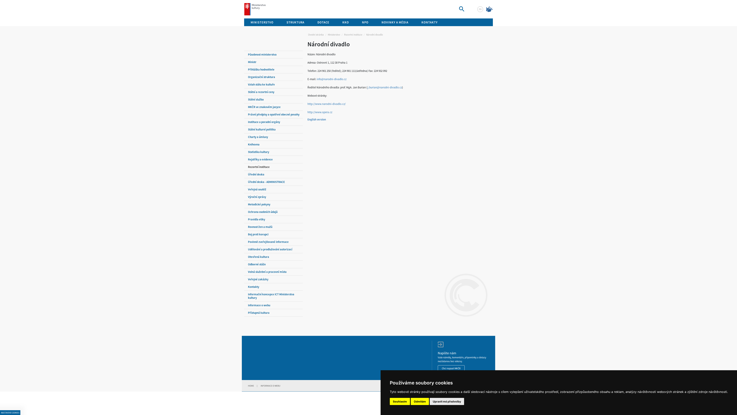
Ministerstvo (334, 34)
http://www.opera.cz (319, 112)
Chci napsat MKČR (451, 368)
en (480, 9)
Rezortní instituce (353, 34)
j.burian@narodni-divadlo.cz (385, 87)
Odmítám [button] (420, 401)
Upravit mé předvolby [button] (447, 401)
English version (316, 119)
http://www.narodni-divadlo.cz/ (326, 104)
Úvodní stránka (316, 34)
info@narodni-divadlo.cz (331, 79)
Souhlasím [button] (400, 401)
